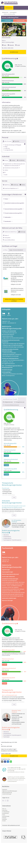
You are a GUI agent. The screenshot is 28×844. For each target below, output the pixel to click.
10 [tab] (22, 34)
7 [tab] (16, 34)
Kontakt (4, 820)
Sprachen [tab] (16, 141)
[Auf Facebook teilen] (5, 761)
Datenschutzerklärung (7, 792)
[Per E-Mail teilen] (2, 761)
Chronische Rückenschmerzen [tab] (11, 405)
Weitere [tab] (23, 184)
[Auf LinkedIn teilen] (8, 761)
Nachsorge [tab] (22, 231)
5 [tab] (13, 34)
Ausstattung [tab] (21, 160)
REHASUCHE (5, 12)
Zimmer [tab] (6, 160)
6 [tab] (15, 34)
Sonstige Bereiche (8, 150)
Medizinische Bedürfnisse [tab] (10, 231)
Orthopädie (8, 20)
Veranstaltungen (5, 816)
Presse (3, 814)
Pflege (5, 146)
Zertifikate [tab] (5, 250)
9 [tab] (20, 34)
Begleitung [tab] (7, 184)
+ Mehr (14, 497)
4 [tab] (11, 34)
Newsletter (4, 819)
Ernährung (7, 148)
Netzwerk (4, 817)
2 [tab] (7, 34)
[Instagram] (5, 801)
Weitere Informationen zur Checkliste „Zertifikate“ (14, 300)
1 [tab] (5, 34)
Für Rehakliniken (5, 811)
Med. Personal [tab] (7, 141)
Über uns (4, 808)
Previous (3, 34)
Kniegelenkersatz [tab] (20, 402)
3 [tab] (9, 34)
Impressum (4, 789)
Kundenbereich (5, 813)
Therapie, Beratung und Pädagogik (12, 145)
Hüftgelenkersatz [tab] (8, 402)
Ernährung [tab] (15, 184)
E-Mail (18, 45)
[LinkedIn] (8, 801)
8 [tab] (18, 34)
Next (24, 34)
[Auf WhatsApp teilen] (11, 761)
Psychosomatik (20, 20)
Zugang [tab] (13, 160)
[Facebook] (3, 801)
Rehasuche (9, 8)
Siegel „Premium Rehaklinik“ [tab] (16, 250)
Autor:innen (4, 810)
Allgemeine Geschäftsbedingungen (9, 791)
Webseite (11, 45)
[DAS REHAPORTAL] (9, 3)
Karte (5, 45)
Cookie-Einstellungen (6, 794)
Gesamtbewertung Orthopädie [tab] (10, 399)
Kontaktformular (14, 52)
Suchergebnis (13, 12)
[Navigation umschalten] (2, 8)
